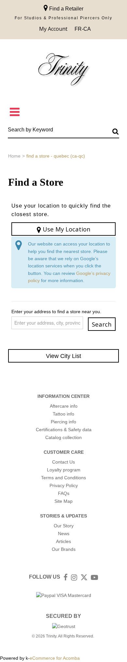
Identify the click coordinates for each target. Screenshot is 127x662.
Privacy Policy (63, 485)
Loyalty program (63, 469)
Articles (63, 541)
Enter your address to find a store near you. (56, 311)
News (63, 533)
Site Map (63, 501)
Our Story (64, 525)
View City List (63, 355)
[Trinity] (63, 71)
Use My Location (66, 229)
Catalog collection (63, 437)
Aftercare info (64, 406)
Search (102, 324)
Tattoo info (63, 413)
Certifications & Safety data (64, 429)
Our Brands (64, 549)
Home (14, 156)
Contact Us (63, 462)
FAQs (63, 493)
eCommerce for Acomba (55, 658)
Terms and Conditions (63, 477)
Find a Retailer (65, 8)
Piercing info (63, 421)
